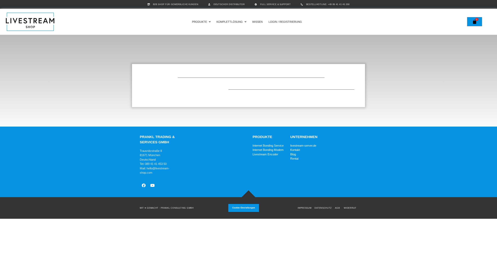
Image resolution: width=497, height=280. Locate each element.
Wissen (257, 21)
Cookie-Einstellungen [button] (243, 207)
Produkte (199, 21)
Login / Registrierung (285, 21)
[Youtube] (152, 185)
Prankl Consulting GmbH (177, 208)
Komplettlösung (229, 21)
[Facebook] (144, 185)
